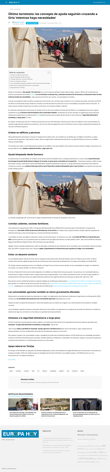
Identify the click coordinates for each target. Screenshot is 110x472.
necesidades (53, 371)
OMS (78, 458)
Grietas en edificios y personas (19, 75)
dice (85, 449)
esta (91, 449)
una (92, 461)
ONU (82, 458)
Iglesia (84, 452)
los (38, 371)
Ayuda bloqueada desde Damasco (20, 77)
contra (97, 446)
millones (83, 455)
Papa (87, 458)
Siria (68, 371)
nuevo (106, 455)
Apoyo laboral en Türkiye (17, 87)
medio (104, 452)
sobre (79, 462)
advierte (79, 446)
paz (95, 459)
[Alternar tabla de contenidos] (48, 72)
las (95, 452)
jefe (87, 452)
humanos (80, 452)
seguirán (61, 371)
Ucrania (88, 462)
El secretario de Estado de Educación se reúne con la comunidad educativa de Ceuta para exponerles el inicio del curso (58, 440)
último (82, 371)
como (86, 446)
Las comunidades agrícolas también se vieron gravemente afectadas (30, 83)
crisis (100, 446)
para (91, 458)
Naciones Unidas (19, 22)
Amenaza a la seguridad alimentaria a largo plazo (24, 85)
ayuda (11, 371)
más (95, 455)
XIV (99, 462)
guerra (103, 449)
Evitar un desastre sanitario (18, 81)
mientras (44, 371)
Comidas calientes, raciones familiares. (21, 79)
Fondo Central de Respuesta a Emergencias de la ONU (70, 286)
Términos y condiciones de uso (9, 468)
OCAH (32, 94)
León (98, 452)
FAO (38, 115)
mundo (91, 455)
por (99, 458)
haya (33, 371)
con (89, 446)
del (103, 445)
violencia (96, 462)
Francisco (95, 449)
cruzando (26, 371)
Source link (11, 359)
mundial (87, 455)
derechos (80, 449)
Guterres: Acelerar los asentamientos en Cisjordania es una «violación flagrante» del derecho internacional (54, 414)
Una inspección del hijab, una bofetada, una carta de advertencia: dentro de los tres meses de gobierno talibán (23, 414)
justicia (91, 452)
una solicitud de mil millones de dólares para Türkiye (84, 281)
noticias (102, 455)
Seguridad (104, 458)
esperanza (88, 449)
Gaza (99, 449)
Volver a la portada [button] (14, 9)
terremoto (74, 371)
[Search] (6, 2)
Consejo (93, 446)
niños (98, 455)
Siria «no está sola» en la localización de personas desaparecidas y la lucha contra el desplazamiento (86, 414)
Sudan (83, 462)
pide (97, 458)
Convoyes (18, 371)
